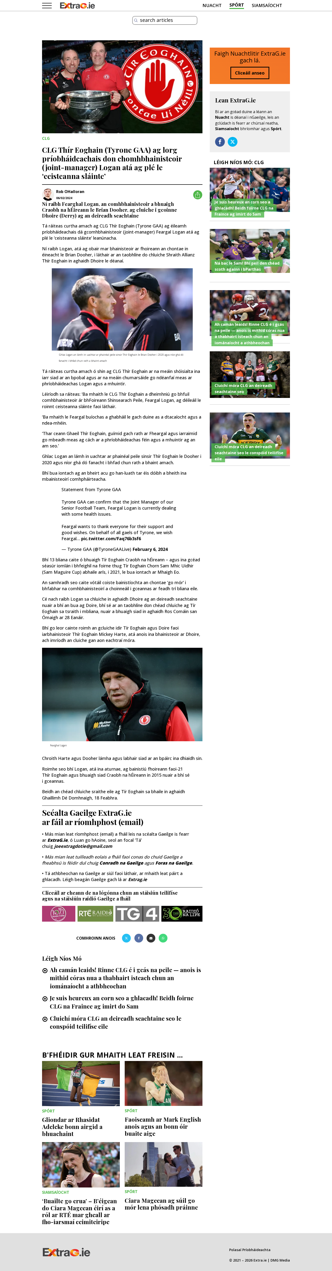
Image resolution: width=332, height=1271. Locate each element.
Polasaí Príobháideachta (250, 1249)
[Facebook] (138, 938)
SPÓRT (236, 5)
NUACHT (212, 5)
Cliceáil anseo (250, 73)
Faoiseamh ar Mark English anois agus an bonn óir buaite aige (163, 1126)
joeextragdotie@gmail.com (83, 846)
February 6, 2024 (150, 549)
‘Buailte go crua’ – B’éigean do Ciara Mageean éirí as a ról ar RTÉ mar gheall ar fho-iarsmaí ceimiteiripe (79, 1211)
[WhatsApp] (163, 938)
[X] (126, 938)
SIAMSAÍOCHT (267, 5)
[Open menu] (47, 6)
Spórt (276, 128)
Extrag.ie (137, 879)
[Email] (151, 938)
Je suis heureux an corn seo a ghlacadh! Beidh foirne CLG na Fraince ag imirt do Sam (121, 1002)
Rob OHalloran (70, 191)
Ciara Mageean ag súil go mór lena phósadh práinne (161, 1203)
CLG (46, 138)
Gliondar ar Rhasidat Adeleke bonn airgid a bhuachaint (72, 1126)
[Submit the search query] (135, 20)
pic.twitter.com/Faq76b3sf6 (111, 538)
